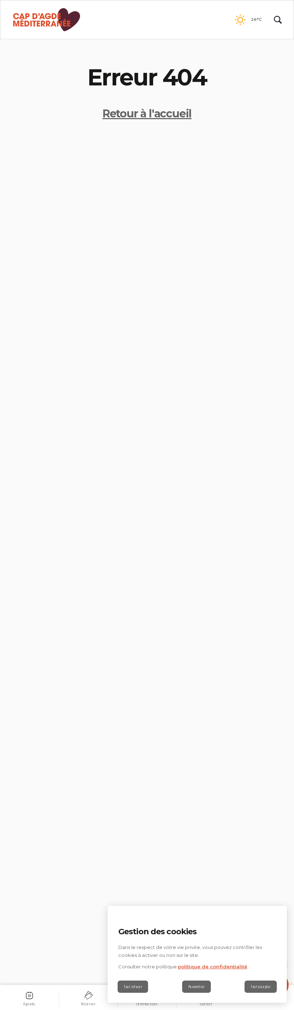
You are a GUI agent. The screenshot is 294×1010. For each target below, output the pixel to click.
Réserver (88, 1003)
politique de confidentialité (212, 966)
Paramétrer (196, 986)
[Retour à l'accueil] (46, 19)
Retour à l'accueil (147, 113)
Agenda (29, 1003)
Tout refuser (133, 986)
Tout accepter (261, 986)
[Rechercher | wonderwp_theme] (278, 20)
